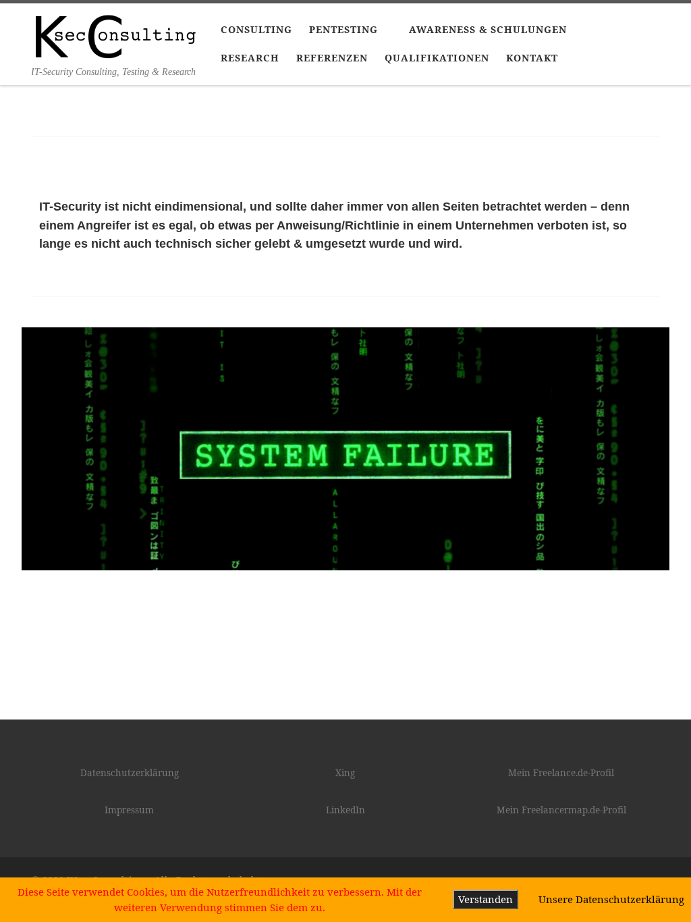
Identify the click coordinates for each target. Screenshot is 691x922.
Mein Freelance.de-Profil (561, 773)
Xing (345, 773)
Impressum (129, 810)
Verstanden (485, 899)
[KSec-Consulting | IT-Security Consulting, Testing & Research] (116, 34)
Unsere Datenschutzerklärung (611, 899)
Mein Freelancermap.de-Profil (561, 810)
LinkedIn (345, 810)
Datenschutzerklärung (129, 773)
